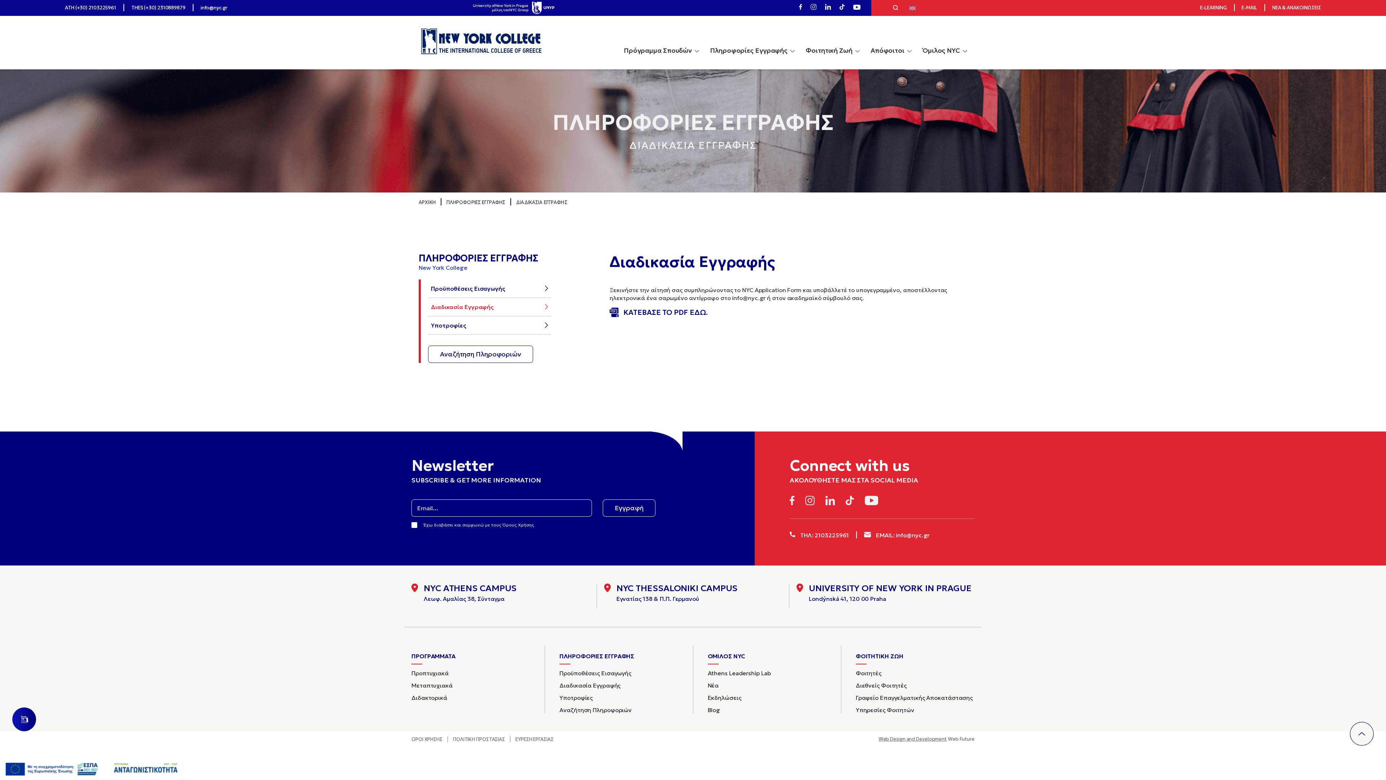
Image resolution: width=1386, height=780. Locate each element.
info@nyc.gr (214, 8)
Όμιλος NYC (941, 50)
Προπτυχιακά (430, 673)
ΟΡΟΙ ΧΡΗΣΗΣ (427, 739)
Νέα (713, 685)
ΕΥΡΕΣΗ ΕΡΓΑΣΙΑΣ (534, 739)
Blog (714, 710)
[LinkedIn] (828, 8)
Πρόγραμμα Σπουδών (658, 50)
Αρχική (427, 202)
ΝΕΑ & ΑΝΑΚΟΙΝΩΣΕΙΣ (1296, 8)
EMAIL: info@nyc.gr (902, 535)
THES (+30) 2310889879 (158, 8)
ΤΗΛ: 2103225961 (824, 535)
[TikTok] (842, 8)
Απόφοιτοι (888, 50)
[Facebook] (800, 8)
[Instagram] (813, 8)
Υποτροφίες (448, 325)
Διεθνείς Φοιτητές (881, 685)
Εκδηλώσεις (724, 697)
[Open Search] (895, 8)
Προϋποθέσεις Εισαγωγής (468, 288)
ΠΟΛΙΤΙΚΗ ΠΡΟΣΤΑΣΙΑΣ (479, 739)
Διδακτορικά (429, 697)
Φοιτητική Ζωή (829, 50)
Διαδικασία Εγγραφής (462, 307)
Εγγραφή (629, 508)
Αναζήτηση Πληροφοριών (480, 354)
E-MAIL (1249, 8)
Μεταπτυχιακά (432, 685)
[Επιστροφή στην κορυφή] (1362, 734)
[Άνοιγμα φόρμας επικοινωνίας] (24, 719)
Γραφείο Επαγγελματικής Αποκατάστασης (914, 697)
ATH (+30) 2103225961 (90, 8)
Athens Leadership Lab (739, 673)
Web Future (927, 739)
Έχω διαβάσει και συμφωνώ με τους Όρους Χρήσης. (479, 525)
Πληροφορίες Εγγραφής (749, 50)
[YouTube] (856, 8)
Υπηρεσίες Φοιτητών (885, 710)
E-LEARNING (1213, 8)
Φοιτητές (868, 673)
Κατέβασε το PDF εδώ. (665, 312)
